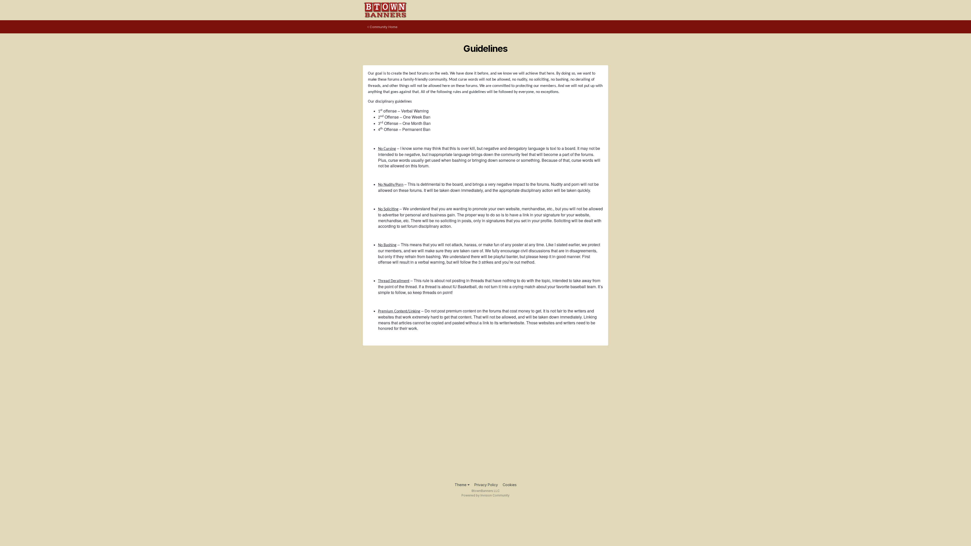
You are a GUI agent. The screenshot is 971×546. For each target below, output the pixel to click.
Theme (461, 485)
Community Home (383, 27)
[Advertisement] (485, 415)
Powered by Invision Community (485, 495)
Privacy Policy (486, 485)
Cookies (510, 485)
